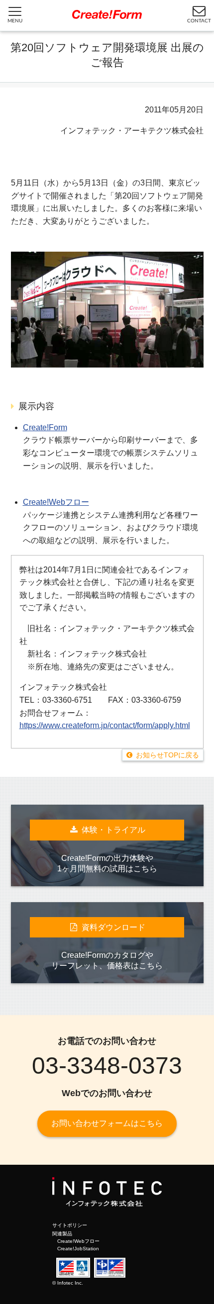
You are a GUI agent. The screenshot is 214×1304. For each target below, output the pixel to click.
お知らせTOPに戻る (167, 755)
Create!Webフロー (56, 502)
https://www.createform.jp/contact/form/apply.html (104, 725)
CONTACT (199, 20)
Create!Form (45, 427)
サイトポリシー (69, 1225)
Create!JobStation (78, 1248)
